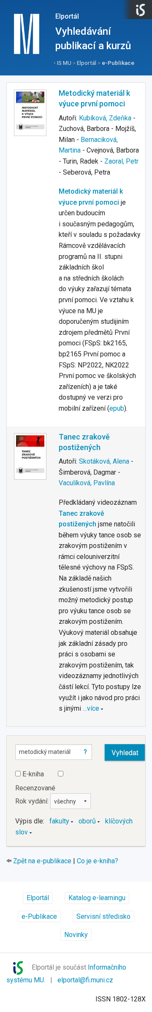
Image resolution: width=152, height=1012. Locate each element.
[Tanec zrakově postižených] (30, 456)
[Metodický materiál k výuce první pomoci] (30, 113)
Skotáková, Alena (104, 461)
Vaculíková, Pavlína (87, 483)
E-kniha (32, 774)
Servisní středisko (103, 916)
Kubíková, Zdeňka (105, 118)
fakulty (59, 821)
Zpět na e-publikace (42, 861)
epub (116, 408)
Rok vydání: (32, 801)
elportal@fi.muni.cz (85, 980)
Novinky (76, 935)
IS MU (64, 62)
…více (91, 708)
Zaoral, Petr (121, 161)
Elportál (67, 16)
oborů (87, 821)
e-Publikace (118, 62)
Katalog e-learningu (96, 898)
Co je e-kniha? (97, 861)
